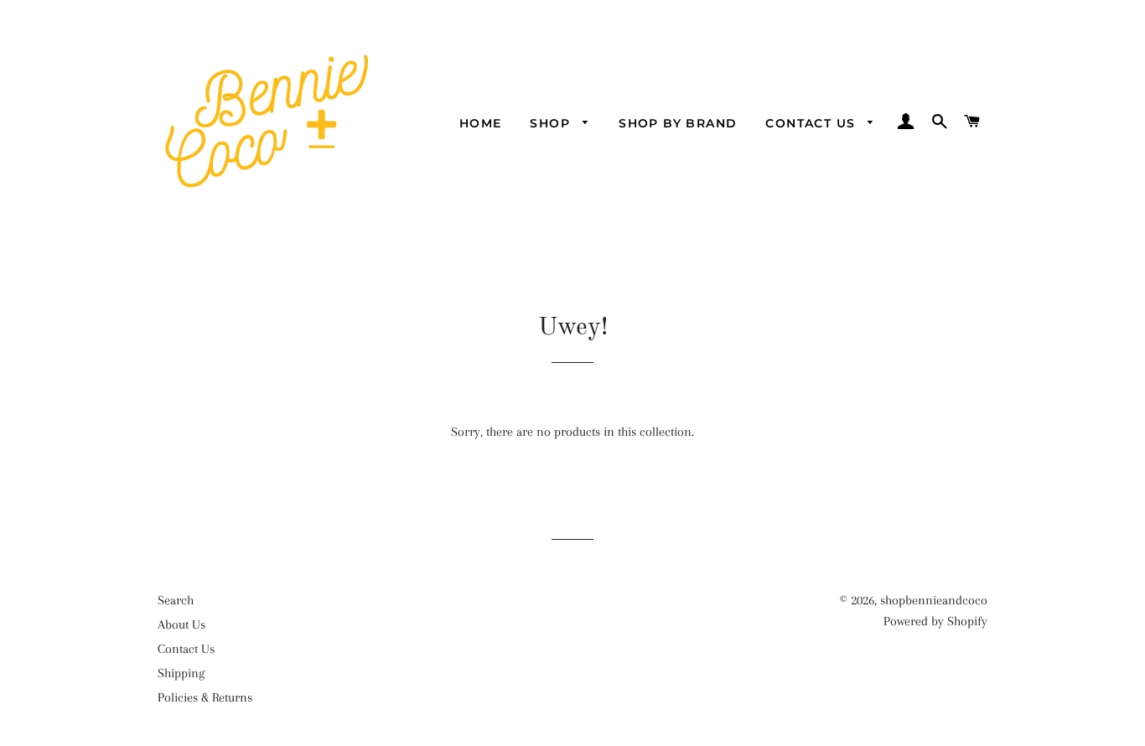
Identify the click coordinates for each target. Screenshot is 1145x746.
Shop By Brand (678, 123)
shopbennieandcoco (933, 600)
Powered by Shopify (935, 621)
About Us (181, 624)
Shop (552, 123)
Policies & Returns (205, 697)
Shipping (181, 673)
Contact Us (812, 123)
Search (176, 600)
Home (480, 123)
